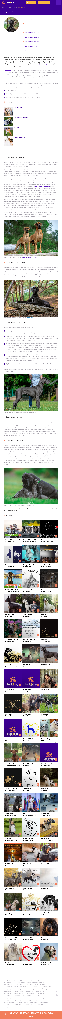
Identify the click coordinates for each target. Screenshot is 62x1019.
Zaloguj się (31, 2)
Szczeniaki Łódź (7, 1004)
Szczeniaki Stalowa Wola (9, 1002)
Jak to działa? (36, 980)
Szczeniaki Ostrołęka (18, 991)
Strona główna (21, 982)
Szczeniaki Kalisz (30, 993)
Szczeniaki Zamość (47, 986)
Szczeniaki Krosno (29, 988)
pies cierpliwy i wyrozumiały (42, 186)
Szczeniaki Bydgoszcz (24, 986)
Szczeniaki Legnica (8, 997)
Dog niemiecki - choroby (31, 46)
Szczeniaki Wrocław (44, 1002)
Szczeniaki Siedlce (31, 989)
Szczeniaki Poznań (19, 1006)
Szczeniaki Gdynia (19, 1000)
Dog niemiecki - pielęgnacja (32, 37)
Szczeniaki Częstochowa (19, 993)
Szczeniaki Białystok (8, 1006)
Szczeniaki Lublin (18, 984)
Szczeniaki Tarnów (36, 986)
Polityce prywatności (51, 1013)
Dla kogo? (27, 28)
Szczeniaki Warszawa (21, 1002)
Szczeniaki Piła (7, 995)
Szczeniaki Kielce (28, 984)
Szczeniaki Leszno (37, 995)
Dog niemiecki (8, 70)
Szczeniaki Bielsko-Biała (9, 989)
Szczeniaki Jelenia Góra (31, 997)
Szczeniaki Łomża (7, 991)
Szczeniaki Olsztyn (39, 1004)
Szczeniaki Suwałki (30, 991)
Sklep (5, 980)
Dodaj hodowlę (44, 2)
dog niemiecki (43, 64)
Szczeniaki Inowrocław (25, 998)
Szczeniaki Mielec (29, 1000)
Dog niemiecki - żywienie (31, 50)
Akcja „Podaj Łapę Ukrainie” (10, 982)
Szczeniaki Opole (39, 1006)
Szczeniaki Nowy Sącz (40, 988)
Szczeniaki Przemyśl (18, 988)
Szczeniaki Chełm (7, 988)
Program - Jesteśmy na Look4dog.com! (35, 982)
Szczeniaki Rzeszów (8, 984)
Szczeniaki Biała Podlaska (43, 989)
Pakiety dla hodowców (25, 980)
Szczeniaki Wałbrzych (19, 997)
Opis (26, 23)
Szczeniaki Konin (40, 993)
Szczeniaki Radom (20, 989)
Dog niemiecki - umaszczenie (32, 41)
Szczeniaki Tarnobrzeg (41, 1000)
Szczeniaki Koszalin (27, 995)
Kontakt (16, 980)
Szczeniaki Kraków (33, 1002)
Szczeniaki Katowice (8, 1007)
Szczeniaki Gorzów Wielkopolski (11, 986)
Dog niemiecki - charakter (32, 32)
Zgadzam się (31, 1016)
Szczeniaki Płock (7, 993)
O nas (10, 980)
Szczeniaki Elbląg (40, 991)
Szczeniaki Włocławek (37, 998)
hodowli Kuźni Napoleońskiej (29, 257)
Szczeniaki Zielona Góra (40, 984)
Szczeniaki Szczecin (28, 1004)
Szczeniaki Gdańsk (17, 1004)
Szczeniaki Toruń (29, 1006)
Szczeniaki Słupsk (16, 995)
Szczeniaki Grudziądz (8, 1000)
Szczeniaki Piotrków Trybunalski (10, 998)
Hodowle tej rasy (29, 19)
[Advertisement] (31, 150)
